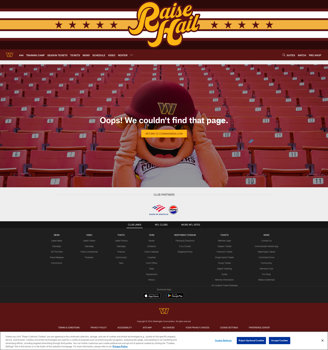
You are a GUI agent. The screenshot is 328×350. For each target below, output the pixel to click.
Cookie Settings (229, 327)
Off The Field (57, 251)
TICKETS (224, 235)
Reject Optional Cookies (251, 340)
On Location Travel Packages (224, 285)
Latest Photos (121, 240)
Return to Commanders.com (164, 133)
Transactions (151, 274)
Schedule (151, 246)
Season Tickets (224, 246)
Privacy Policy (99, 327)
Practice (121, 251)
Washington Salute (266, 251)
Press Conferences (89, 251)
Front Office (151, 263)
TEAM (151, 235)
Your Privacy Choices (197, 327)
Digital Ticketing (224, 268)
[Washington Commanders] (164, 311)
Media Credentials (266, 279)
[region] (164, 341)
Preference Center (259, 327)
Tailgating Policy (185, 251)
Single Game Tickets (224, 257)
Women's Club (266, 268)
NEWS (57, 235)
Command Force (266, 257)
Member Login (224, 240)
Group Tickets (224, 263)
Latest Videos (89, 240)
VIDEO (89, 235)
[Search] (284, 55)
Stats (151, 268)
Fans (121, 263)
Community (56, 263)
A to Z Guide (185, 246)
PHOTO (121, 235)
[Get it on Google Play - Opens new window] (175, 297)
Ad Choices (169, 327)
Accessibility (125, 327)
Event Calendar (152, 251)
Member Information (224, 279)
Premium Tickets (224, 251)
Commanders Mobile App (266, 246)
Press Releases (57, 257)
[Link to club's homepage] (9, 55)
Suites (224, 274)
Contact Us (266, 240)
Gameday (56, 246)
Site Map (147, 327)
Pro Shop (266, 274)
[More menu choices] (131, 55)
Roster (152, 240)
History (151, 279)
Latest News (56, 240)
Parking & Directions (185, 240)
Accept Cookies (279, 340)
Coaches (152, 257)
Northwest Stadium (185, 235)
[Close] (322, 340)
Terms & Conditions (69, 327)
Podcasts (89, 257)
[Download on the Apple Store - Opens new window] (152, 296)
